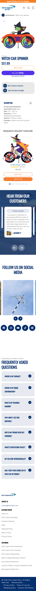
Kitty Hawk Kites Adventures (12, 546)
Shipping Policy (7, 529)
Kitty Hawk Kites (15, 580)
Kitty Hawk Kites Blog (9, 517)
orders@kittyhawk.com (10, 505)
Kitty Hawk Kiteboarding (10, 554)
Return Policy (6, 533)
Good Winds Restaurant (10, 562)
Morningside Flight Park (10, 569)
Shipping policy (10, 588)
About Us (5, 514)
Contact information (26, 588)
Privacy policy (9, 585)
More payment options (18, 76)
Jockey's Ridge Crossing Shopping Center (17, 565)
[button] (28, 7)
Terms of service (23, 585)
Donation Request (8, 521)
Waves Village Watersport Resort (14, 558)
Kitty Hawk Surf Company (11, 550)
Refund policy (17, 582)
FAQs (3, 525)
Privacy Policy (7, 536)
